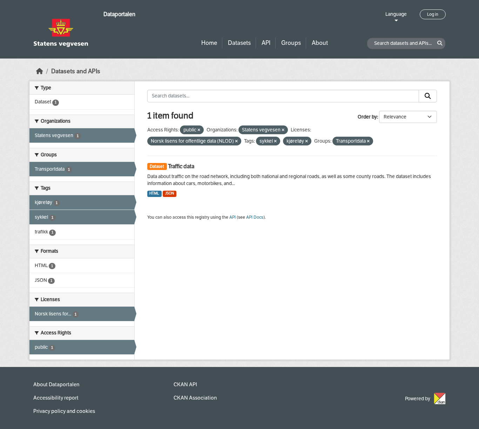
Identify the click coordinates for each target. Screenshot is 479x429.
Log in (432, 14)
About (320, 43)
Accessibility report (56, 398)
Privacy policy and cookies (64, 411)
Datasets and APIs (75, 71)
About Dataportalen (56, 384)
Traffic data (181, 166)
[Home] (39, 71)
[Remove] (198, 130)
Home (209, 43)
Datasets (239, 43)
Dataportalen (119, 14)
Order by (367, 117)
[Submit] (428, 96)
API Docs (254, 217)
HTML (154, 193)
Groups (291, 43)
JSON (169, 193)
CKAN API (185, 384)
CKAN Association (195, 398)
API (266, 43)
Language (396, 14)
